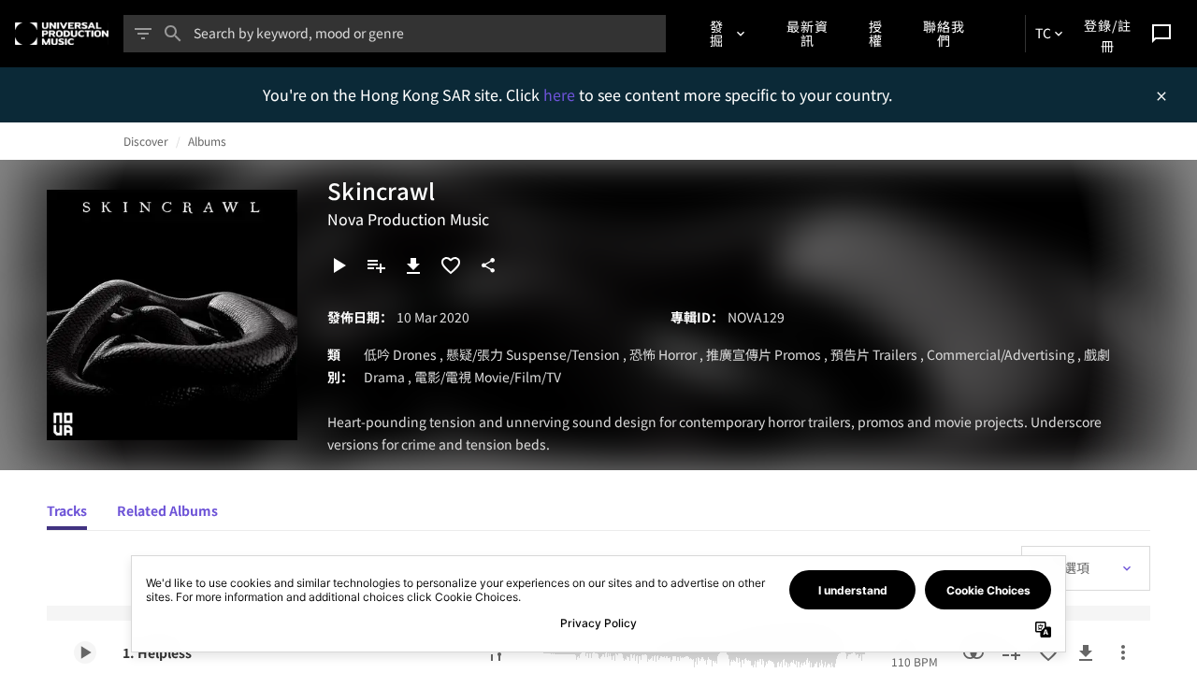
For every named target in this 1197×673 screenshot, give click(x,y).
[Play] (338, 265)
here (561, 94)
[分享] (488, 265)
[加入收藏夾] (451, 265)
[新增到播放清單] (376, 265)
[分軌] (495, 652)
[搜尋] (173, 33)
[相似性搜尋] (973, 652)
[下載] (413, 265)
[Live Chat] (1161, 33)
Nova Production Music (408, 219)
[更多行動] (1123, 652)
